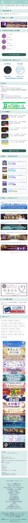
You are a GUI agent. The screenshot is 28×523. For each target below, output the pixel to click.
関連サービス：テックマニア (9, 519)
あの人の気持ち (7, 5)
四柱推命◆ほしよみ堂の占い (14, 506)
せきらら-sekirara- (21, 519)
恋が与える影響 (13, 323)
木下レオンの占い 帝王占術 (14, 485)
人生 (20, 5)
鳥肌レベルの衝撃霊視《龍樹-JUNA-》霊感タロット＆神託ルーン (14, 98)
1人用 (10, 170)
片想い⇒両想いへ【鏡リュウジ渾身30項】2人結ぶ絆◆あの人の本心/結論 (16, 162)
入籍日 (11, 334)
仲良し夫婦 (22, 334)
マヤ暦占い (14, 503)
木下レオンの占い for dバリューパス (14, 508)
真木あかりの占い (14, 494)
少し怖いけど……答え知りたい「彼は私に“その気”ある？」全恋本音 (16, 189)
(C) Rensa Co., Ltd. (14, 521)
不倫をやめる (5, 328)
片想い (17, 5)
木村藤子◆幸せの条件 (14, 499)
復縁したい (21, 323)
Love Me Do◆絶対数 (14, 497)
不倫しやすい (5, 331)
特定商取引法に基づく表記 (17, 515)
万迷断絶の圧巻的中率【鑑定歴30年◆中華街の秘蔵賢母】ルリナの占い (14, 90)
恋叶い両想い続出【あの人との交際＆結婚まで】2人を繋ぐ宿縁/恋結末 (16, 176)
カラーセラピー (19, 331)
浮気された (23, 326)
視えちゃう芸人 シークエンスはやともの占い (14, 487)
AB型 (19, 328)
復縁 (14, 184)
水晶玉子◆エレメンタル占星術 (14, 489)
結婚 (23, 5)
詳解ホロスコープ (14, 505)
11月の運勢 (5, 320)
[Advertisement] (14, 267)
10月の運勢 (5, 326)
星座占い (16, 326)
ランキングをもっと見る (14, 54)
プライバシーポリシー (20, 513)
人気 (10, 326)
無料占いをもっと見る (14, 150)
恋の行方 (14, 191)
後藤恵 (11, 320)
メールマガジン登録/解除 (14, 516)
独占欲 (11, 331)
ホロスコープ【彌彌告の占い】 (14, 483)
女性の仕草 (17, 320)
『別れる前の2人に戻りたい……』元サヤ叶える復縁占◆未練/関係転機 (16, 183)
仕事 (26, 5)
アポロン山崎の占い (14, 496)
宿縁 (14, 163)
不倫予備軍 (5, 337)
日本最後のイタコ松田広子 (14, 492)
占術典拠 (6, 515)
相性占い (13, 5)
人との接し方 (5, 323)
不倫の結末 (12, 328)
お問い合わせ (5, 513)
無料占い (2, 5)
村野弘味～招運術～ (14, 490)
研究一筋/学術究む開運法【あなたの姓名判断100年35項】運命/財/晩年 (17, 169)
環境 (16, 334)
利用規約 (11, 513)
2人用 (10, 163)
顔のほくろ (5, 334)
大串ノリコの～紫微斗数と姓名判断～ (14, 501)
